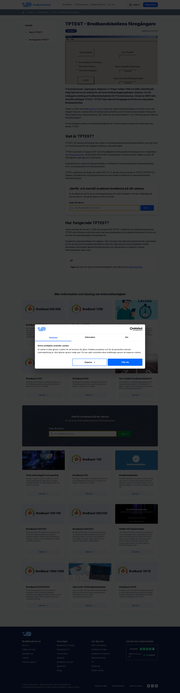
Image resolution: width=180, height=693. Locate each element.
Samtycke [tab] (53, 338)
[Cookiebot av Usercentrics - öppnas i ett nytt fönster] (131, 329)
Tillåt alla (125, 362)
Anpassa (88, 362)
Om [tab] (126, 337)
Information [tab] (90, 337)
